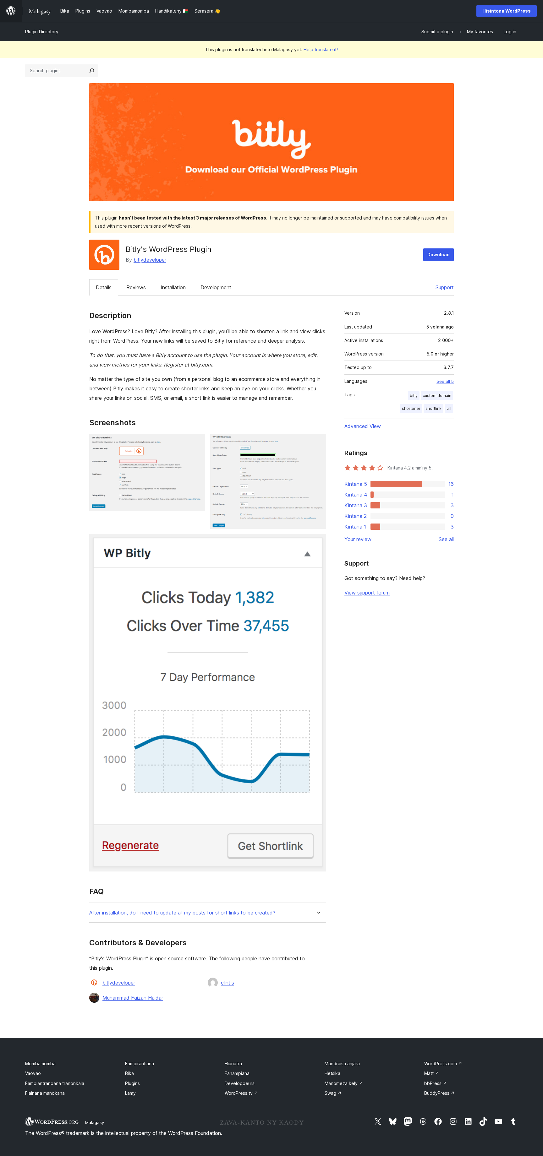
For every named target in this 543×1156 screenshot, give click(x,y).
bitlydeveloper (150, 260)
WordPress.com (443, 1063)
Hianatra (233, 1063)
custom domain (437, 395)
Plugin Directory (41, 31)
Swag (333, 1093)
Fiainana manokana (45, 1093)
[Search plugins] (91, 70)
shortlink (433, 408)
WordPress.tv (241, 1093)
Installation (173, 287)
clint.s (227, 983)
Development (215, 287)
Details (104, 287)
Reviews (136, 287)
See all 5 (445, 381)
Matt (431, 1073)
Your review (357, 539)
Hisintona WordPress (506, 11)
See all (446, 539)
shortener (411, 408)
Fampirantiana (139, 1063)
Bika (129, 1073)
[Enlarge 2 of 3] (318, 442)
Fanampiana (237, 1073)
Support (445, 287)
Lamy (130, 1093)
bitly (414, 395)
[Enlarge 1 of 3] (197, 442)
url (449, 408)
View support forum (367, 592)
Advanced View (362, 426)
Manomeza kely (344, 1083)
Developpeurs (240, 1083)
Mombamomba (40, 1063)
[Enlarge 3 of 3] (318, 542)
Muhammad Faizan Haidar (132, 998)
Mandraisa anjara (342, 1063)
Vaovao (33, 1073)
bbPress (435, 1083)
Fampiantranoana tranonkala (54, 1083)
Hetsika (332, 1073)
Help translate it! (321, 49)
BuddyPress (439, 1093)
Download (438, 254)
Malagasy (94, 1122)
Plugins (132, 1083)
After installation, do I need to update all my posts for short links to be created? (182, 913)
